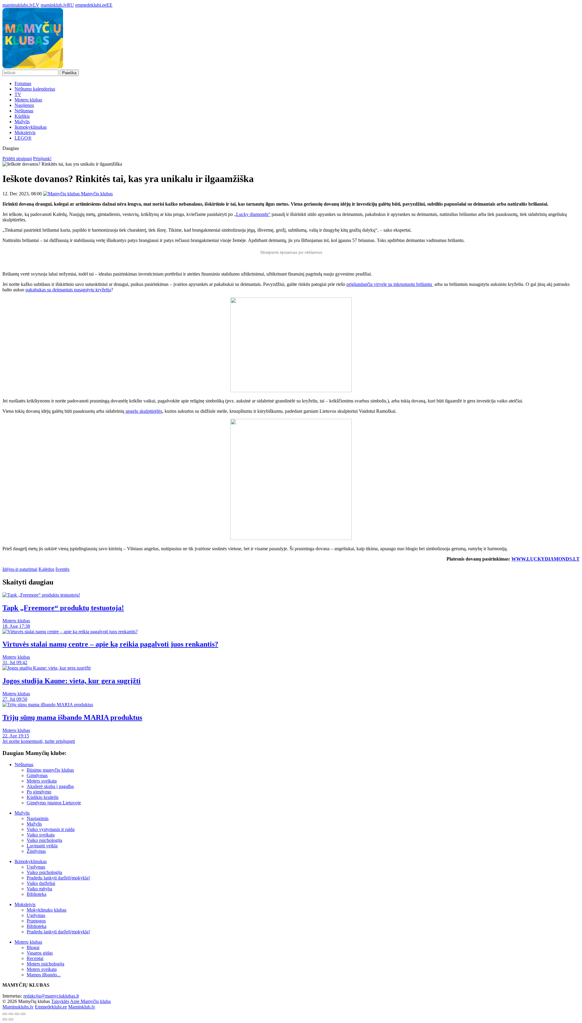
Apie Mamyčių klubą (90, 1001)
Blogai (33, 947)
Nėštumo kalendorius (35, 88)
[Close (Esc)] (4, 1014)
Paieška (69, 73)
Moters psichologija (45, 963)
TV (18, 94)
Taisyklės (60, 1001)
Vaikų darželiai (41, 883)
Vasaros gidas (40, 952)
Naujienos (24, 105)
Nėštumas (24, 110)
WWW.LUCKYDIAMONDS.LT (545, 558)
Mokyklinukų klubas (46, 909)
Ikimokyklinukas (31, 127)
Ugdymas (36, 866)
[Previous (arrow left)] (4, 1019)
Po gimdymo (39, 791)
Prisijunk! (42, 158)
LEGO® (23, 138)
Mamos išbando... (44, 974)
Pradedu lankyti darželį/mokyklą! (58, 877)
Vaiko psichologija (44, 840)
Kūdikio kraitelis (43, 797)
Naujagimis (37, 818)
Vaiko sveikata (41, 834)
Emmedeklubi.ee (51, 1006)
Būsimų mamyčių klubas (50, 770)
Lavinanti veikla (42, 845)
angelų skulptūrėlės (143, 411)
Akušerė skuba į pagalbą (50, 786)
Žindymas (36, 851)
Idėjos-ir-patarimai (19, 569)
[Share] (10, 1014)
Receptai (35, 958)
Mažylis (22, 121)
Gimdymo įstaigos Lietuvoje (54, 802)
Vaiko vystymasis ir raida (51, 829)
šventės (62, 569)
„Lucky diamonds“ (252, 214)
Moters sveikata (42, 780)
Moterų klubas (28, 99)
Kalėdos (46, 569)
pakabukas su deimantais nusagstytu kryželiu (68, 289)
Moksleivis (25, 132)
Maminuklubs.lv (18, 1006)
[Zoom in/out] (23, 1014)
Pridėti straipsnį (17, 158)
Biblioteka (36, 894)
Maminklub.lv (81, 1006)
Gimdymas (37, 775)
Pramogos (36, 920)
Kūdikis (22, 116)
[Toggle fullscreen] (17, 1014)
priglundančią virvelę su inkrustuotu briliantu (389, 284)
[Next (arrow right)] (10, 1019)
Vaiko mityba (39, 888)
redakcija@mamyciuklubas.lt (51, 995)
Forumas (23, 83)
